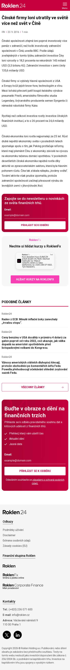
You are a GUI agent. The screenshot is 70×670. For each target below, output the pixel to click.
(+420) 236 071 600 (20, 609)
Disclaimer (9, 535)
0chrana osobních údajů (16, 540)
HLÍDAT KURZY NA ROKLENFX (35, 279)
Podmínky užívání (13, 530)
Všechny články (33, 387)
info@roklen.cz (21, 615)
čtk (3, 32)
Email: (7, 209)
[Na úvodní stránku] (13, 5)
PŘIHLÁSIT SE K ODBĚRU (35, 225)
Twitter (7, 635)
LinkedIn (18, 635)
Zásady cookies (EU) (15, 545)
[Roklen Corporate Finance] (23, 586)
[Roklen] (9, 566)
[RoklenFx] (13, 576)
